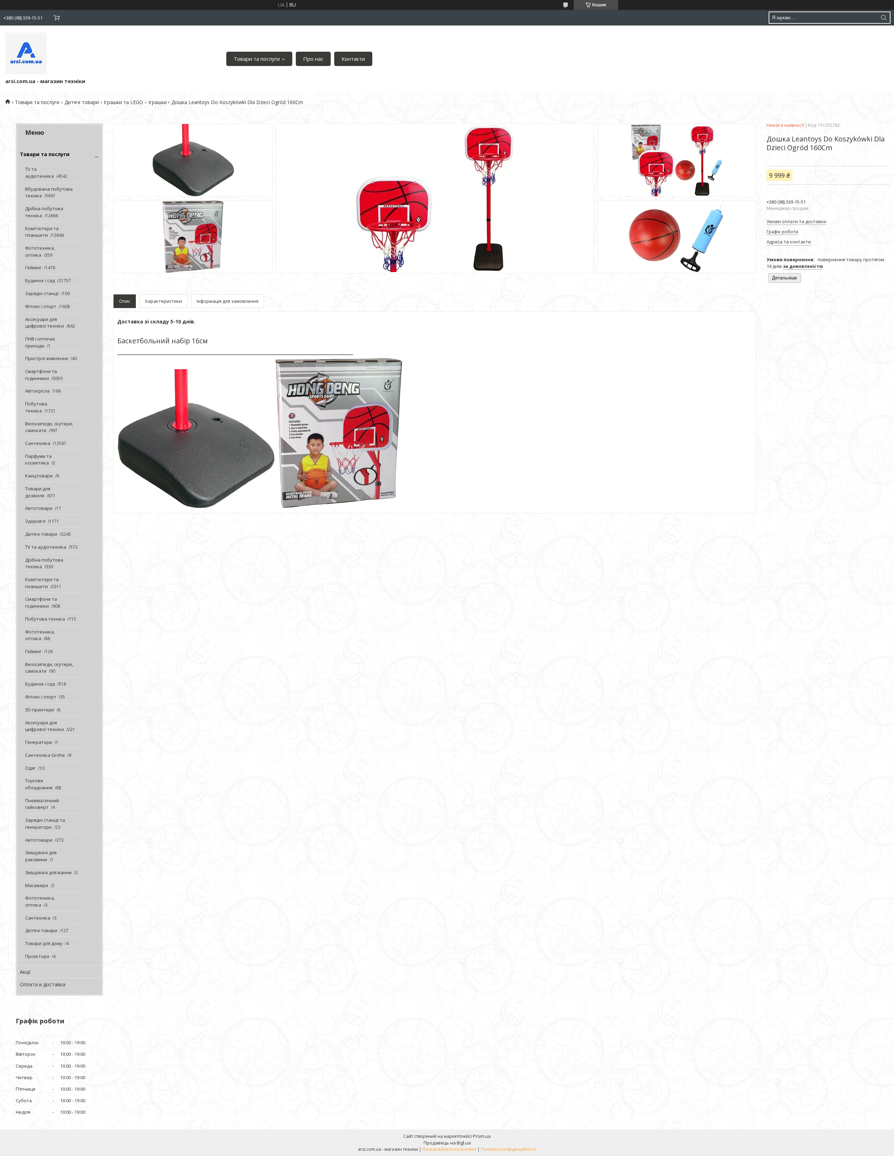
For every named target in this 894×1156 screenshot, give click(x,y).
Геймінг (33, 267)
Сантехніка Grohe (45, 755)
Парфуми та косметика (38, 459)
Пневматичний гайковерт (42, 804)
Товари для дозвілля (37, 492)
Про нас (313, 58)
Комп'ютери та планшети (42, 232)
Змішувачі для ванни (48, 872)
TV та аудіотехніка (39, 172)
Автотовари (38, 508)
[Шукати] (883, 17)
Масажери (36, 885)
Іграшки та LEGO (123, 102)
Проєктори (37, 956)
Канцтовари (39, 476)
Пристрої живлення (46, 358)
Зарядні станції (42, 293)
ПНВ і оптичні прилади (40, 342)
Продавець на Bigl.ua (447, 1143)
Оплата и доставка (42, 984)
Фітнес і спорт (40, 306)
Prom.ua (482, 1136)
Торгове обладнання (38, 784)
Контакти (353, 58)
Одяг (30, 768)
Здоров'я (35, 521)
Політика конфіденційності (508, 1149)
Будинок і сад (40, 280)
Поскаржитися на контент (449, 1149)
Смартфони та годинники (41, 374)
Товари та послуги (257, 58)
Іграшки (157, 102)
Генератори (38, 742)
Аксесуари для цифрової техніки (44, 322)
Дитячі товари (82, 102)
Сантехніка (37, 443)
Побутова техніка (36, 407)
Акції (25, 971)
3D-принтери (39, 710)
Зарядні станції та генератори (45, 823)
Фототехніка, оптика (40, 251)
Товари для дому (44, 943)
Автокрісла (37, 391)
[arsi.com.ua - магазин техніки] (26, 53)
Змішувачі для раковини (41, 856)
